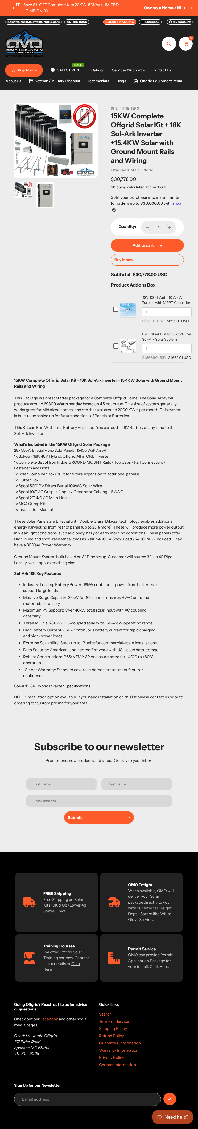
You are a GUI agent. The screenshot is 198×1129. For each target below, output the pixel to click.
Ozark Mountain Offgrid (132, 170)
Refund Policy (111, 1035)
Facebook (151, 22)
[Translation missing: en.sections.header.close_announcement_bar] (191, 8)
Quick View (128, 315)
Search (105, 1014)
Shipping (118, 187)
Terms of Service (114, 1021)
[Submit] (169, 1099)
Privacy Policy (111, 1057)
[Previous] (13, 8)
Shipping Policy (113, 1028)
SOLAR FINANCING (119, 22)
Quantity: (127, 226)
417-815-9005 (77, 22)
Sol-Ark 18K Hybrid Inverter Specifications (52, 685)
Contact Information (117, 1064)
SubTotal (120, 274)
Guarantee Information (120, 1043)
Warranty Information (118, 1050)
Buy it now (123, 259)
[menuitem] (24, 70)
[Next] (184, 8)
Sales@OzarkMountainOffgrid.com (33, 22)
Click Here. (159, 966)
